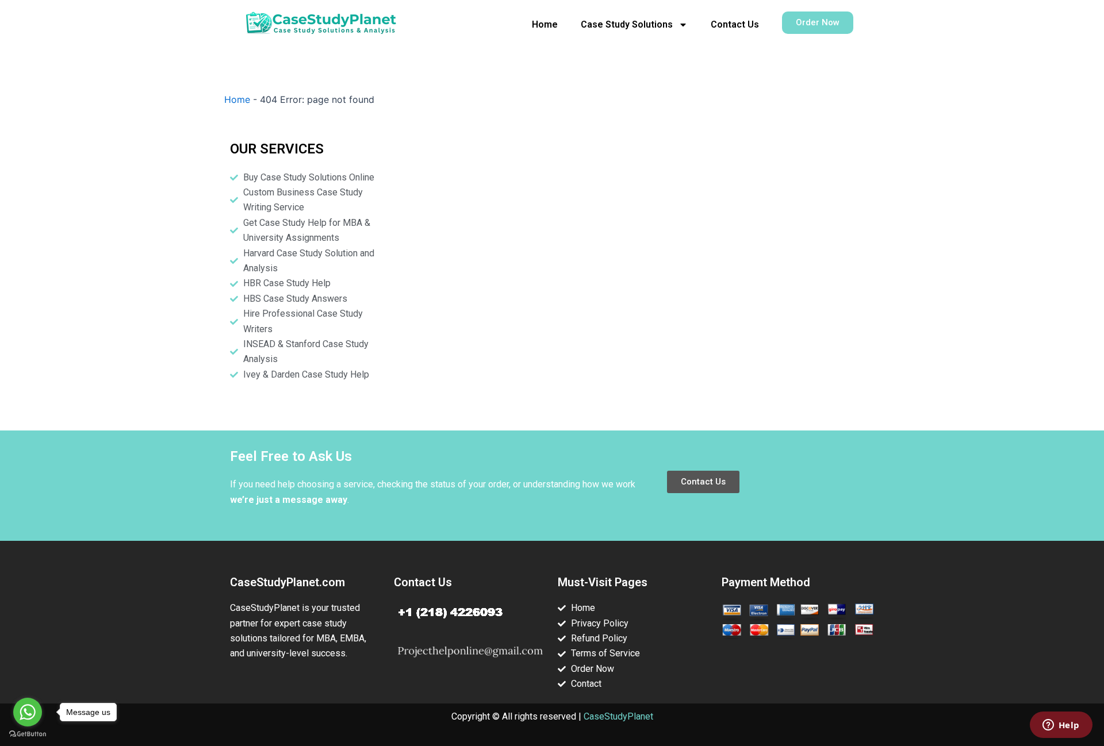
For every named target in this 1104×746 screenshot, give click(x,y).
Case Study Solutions (627, 24)
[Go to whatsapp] (27, 712)
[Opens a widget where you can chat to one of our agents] (1060, 726)
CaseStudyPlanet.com (287, 582)
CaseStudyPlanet (618, 716)
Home (545, 24)
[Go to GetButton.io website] (27, 734)
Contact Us (735, 24)
